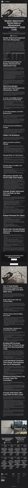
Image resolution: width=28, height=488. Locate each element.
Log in (3, 480)
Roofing (18, 479)
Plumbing (18, 478)
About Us (2, 475)
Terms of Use (24, 475)
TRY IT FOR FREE (14, 259)
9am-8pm (13, 476)
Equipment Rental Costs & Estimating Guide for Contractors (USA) (16, 18)
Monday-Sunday (13, 475)
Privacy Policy (24, 474)
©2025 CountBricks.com (14, 486)
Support (2, 478)
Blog (1, 476)
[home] (5, 2)
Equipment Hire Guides (3, 477)
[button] (26, 2)
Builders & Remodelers (18, 475)
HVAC (18, 480)
